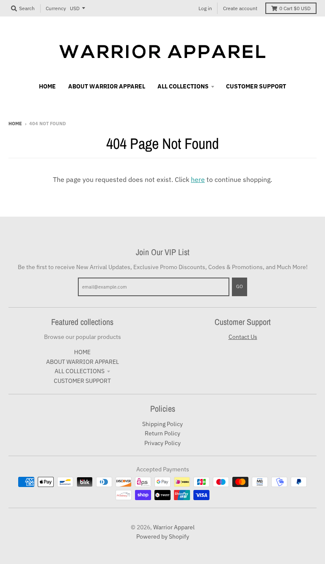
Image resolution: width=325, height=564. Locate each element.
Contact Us (243, 337)
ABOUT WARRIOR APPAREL (82, 362)
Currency (56, 8)
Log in (205, 8)
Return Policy (162, 433)
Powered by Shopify (162, 536)
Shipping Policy (162, 424)
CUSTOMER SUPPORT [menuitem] (256, 86)
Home (15, 124)
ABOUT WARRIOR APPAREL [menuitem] (106, 86)
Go (239, 286)
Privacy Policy (162, 443)
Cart (295, 8)
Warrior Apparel (174, 527)
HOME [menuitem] (47, 86)
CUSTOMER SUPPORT (82, 381)
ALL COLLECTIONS (80, 371)
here (198, 179)
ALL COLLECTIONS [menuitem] (183, 86)
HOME (82, 352)
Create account (240, 8)
